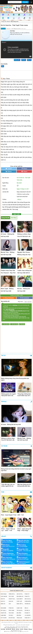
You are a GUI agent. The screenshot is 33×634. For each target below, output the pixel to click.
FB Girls (11, 615)
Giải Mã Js (27, 610)
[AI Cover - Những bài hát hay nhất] (16, 414)
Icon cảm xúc (6, 324)
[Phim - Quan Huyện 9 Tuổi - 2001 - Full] (16, 504)
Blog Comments (9, 298)
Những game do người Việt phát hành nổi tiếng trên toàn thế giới (8, 394)
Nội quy (30, 629)
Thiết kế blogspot (24, 562)
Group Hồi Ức (4, 613)
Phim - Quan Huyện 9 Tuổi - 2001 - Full (12, 515)
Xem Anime (3, 608)
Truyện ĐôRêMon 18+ (28, 604)
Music (8, 21)
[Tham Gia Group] (16, 587)
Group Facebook (12, 599)
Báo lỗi (13, 629)
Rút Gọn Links (4, 610)
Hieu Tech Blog (7, 562)
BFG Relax (6, 545)
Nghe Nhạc (4, 594)
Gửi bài (17, 629)
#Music (19, 199)
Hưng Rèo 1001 (23, 549)
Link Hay (11, 601)
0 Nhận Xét (15, 28)
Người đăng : (5, 183)
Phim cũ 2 (27, 596)
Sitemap (26, 629)
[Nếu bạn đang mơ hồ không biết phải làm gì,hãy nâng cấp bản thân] (24, 478)
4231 (10, 604)
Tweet (10, 168)
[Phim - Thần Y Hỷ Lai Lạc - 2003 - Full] (8, 522)
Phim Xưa (11, 608)
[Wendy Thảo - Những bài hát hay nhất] (24, 432)
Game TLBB (19, 608)
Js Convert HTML (28, 615)
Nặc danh (19, 183)
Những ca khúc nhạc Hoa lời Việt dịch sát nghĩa (8, 439)
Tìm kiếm (25, 2)
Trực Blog (19, 618)
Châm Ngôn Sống (28, 601)
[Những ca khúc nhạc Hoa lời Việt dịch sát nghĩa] (8, 432)
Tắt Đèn (23, 59)
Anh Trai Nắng (7, 540)
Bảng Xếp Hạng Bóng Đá (20, 604)
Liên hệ (21, 629)
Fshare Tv (27, 613)
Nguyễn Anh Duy (24, 540)
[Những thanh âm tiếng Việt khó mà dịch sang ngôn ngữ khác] (16, 458)
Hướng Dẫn (17, 59)
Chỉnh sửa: (5, 189)
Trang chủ (3, 21)
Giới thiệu (3, 629)
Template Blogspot (12, 594)
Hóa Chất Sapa (7, 557)
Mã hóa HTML (15, 324)
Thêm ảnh (22, 324)
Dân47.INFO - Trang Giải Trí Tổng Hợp (4, 1)
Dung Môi (6, 549)
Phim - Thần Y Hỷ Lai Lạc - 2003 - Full (8, 529)
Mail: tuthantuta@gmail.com (11, 627)
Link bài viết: (5, 192)
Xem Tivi (3, 599)
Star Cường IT (23, 557)
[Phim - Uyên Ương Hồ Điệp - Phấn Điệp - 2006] (24, 522)
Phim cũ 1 (27, 594)
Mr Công (19, 613)
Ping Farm (11, 610)
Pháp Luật (19, 601)
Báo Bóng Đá (20, 596)
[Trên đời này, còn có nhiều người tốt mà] (8, 478)
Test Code (11, 596)
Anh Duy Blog (20, 594)
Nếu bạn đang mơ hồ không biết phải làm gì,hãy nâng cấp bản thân (24, 485)
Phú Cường (22, 545)
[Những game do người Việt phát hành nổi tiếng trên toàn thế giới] (8, 387)
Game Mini (3, 615)
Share (25, 168)
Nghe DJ (3, 601)
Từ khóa (4, 199)
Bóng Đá (3, 604)
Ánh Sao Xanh (28, 599)
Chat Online (4, 596)
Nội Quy (15, 305)
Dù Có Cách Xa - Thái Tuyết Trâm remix (23, 179)
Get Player (3, 618)
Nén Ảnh (19, 615)
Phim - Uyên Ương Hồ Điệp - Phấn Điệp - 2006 (24, 529)
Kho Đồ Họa (12, 618)
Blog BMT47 (20, 599)
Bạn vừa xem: (5, 177)
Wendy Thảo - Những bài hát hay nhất (24, 439)
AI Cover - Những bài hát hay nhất (11, 424)
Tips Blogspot (20, 610)
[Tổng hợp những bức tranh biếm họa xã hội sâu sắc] (24, 387)
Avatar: (4, 186)
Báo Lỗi (29, 59)
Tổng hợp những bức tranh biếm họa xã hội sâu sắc (24, 394)
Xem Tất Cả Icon (10, 309)
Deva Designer (23, 553)
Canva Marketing (8, 553)
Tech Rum (11, 613)
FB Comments (25, 298)
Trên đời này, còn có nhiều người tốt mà (7, 485)
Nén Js (26, 608)
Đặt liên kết (8, 629)
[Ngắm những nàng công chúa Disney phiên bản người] (16, 367)
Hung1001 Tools (28, 618)
